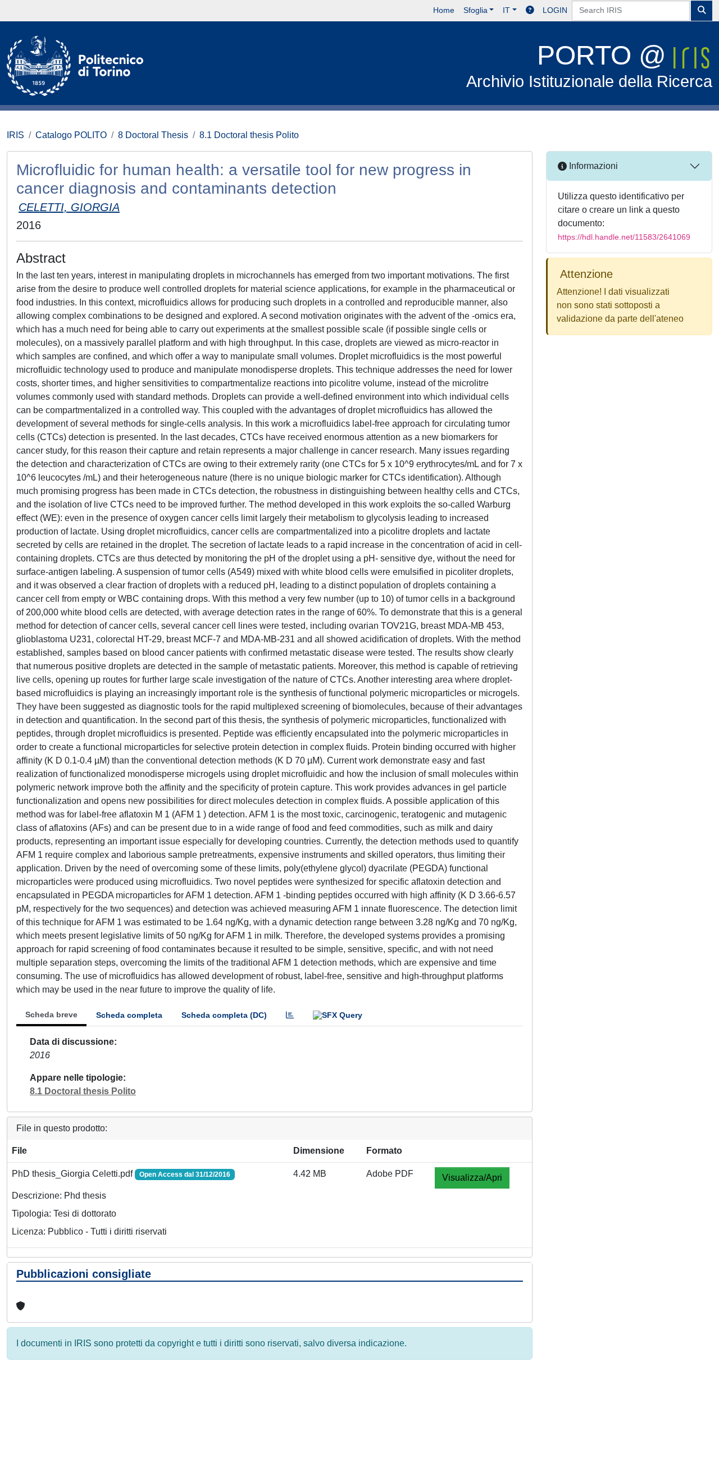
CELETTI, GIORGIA (69, 207)
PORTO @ (589, 65)
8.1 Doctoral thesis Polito (249, 135)
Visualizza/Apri (472, 1177)
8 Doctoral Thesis (153, 135)
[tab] (289, 1015)
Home (443, 10)
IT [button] (506, 10)
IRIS (15, 135)
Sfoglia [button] (475, 10)
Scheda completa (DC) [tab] (224, 1015)
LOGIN (555, 10)
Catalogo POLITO (71, 135)
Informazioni (592, 166)
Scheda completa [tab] (129, 1015)
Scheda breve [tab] (51, 1014)
